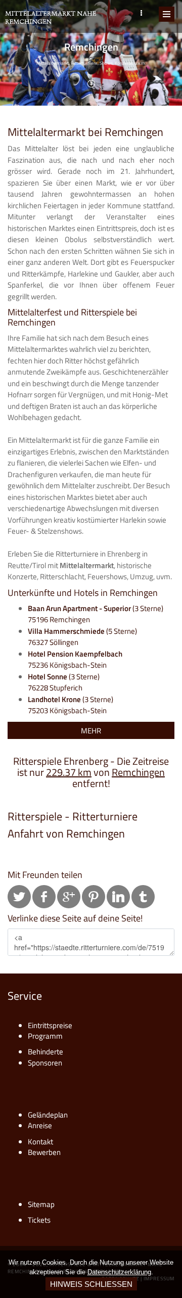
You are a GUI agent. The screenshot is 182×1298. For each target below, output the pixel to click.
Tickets (39, 1220)
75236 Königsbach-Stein (75, 659)
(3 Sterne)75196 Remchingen (95, 614)
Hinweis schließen (91, 1284)
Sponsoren (45, 1063)
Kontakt (40, 1141)
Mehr (91, 730)
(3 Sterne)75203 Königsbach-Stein (70, 705)
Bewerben (44, 1152)
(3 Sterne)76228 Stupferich (64, 682)
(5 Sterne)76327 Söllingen (82, 636)
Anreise (40, 1125)
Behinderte (45, 1051)
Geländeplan (48, 1115)
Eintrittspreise (50, 1025)
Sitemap (41, 1204)
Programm (45, 1036)
